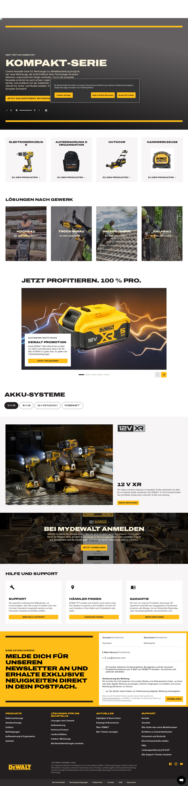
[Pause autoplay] (46, 110)
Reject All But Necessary (102, 95)
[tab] (11, 405)
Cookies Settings (64, 95)
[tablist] (94, 405)
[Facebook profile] (170, 764)
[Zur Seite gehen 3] (94, 374)
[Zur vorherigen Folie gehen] (157, 374)
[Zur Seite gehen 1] (81, 374)
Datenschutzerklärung (111, 698)
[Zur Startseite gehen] (20, 767)
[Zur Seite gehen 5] (106, 374)
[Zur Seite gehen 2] (87, 374)
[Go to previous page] (7, 110)
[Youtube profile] (181, 764)
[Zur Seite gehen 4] (100, 374)
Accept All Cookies (126, 95)
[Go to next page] (39, 110)
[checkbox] (103, 669)
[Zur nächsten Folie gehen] (164, 374)
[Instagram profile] (176, 764)
